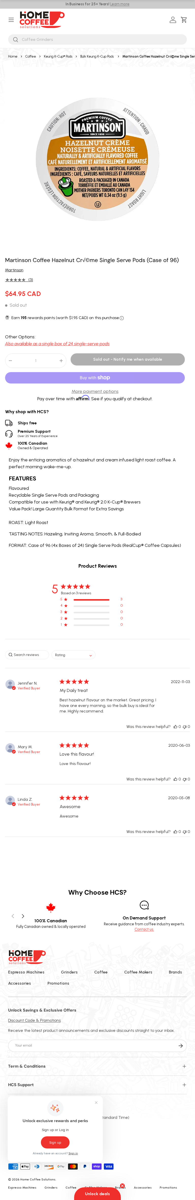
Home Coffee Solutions (37, 1179)
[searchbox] (27, 654)
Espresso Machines (26, 972)
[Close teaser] (122, 1185)
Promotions (58, 983)
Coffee (30, 56)
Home (13, 56)
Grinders (69, 972)
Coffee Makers (138, 972)
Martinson (14, 270)
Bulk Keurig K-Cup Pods (97, 56)
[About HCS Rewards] (122, 318)
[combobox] (97, 39)
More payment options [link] (95, 391)
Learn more (119, 4)
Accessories (19, 983)
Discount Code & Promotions (34, 1020)
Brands (175, 972)
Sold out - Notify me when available (127, 359)
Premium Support (38, 433)
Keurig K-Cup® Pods (58, 56)
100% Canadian (33, 445)
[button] (185, 20)
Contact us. (144, 929)
